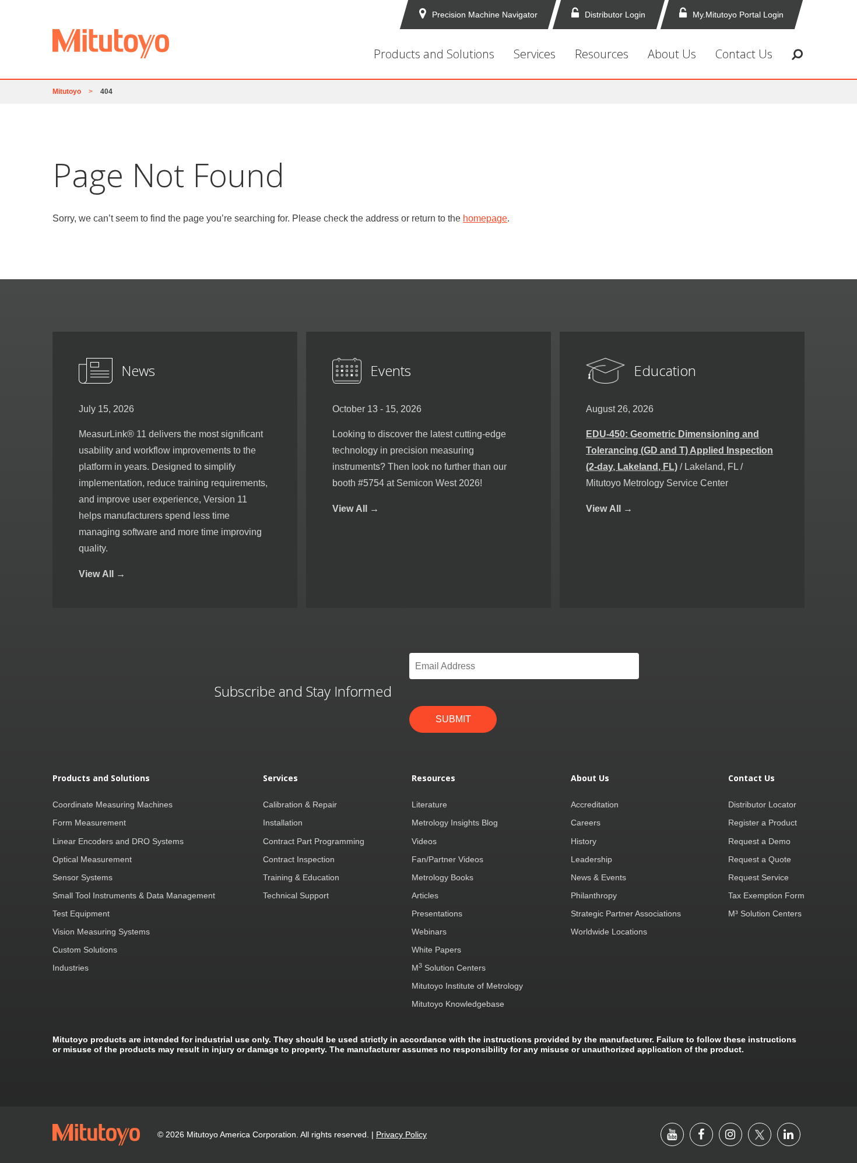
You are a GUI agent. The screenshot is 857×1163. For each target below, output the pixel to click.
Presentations (437, 913)
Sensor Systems (82, 877)
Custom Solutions (84, 949)
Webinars (429, 931)
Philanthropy (594, 895)
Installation (283, 822)
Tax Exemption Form (766, 895)
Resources (601, 54)
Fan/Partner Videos (447, 859)
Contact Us (743, 54)
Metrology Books (442, 877)
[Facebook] (701, 1134)
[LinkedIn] (788, 1134)
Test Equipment (81, 913)
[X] (759, 1134)
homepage (485, 218)
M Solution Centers (449, 967)
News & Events (598, 877)
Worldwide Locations (609, 931)
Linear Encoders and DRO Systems (118, 841)
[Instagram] (730, 1134)
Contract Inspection (299, 859)
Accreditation (595, 804)
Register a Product (762, 822)
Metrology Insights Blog (455, 822)
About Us (672, 54)
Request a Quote (759, 859)
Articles (425, 895)
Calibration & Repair (300, 804)
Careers (585, 822)
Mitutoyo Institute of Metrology (467, 985)
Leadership (591, 859)
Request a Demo (759, 841)
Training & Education (301, 877)
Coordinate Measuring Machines (112, 804)
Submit (453, 719)
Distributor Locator (762, 804)
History (583, 841)
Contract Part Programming (313, 841)
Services (535, 54)
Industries (70, 967)
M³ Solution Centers (765, 913)
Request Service (758, 877)
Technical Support (296, 895)
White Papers (436, 949)
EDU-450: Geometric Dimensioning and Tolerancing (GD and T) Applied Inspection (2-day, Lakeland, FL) (679, 450)
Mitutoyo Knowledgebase (458, 1004)
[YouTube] (672, 1134)
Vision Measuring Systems (101, 931)
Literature (429, 804)
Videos (424, 841)
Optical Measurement (92, 859)
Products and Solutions (434, 54)
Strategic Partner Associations (626, 913)
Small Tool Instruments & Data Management (133, 895)
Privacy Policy (401, 1134)
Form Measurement (89, 822)
